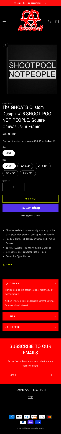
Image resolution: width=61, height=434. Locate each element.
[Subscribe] (51, 375)
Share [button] (9, 264)
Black (8, 153)
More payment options (30, 215)
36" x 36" (27, 173)
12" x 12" (25, 165)
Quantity (6, 180)
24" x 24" (10, 173)
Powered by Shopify (37, 428)
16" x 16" (42, 165)
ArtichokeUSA (27, 428)
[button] (4, 21)
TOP (30, 397)
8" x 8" (9, 165)
